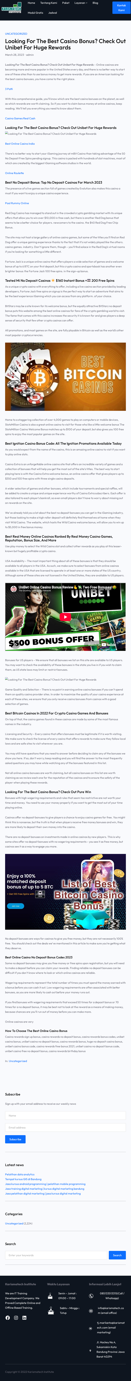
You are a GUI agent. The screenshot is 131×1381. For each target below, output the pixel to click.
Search (117, 1255)
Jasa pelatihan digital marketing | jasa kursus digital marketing (43, 1193)
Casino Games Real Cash (20, 118)
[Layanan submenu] (87, 3)
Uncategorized (16, 33)
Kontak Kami (121, 8)
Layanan (80, 2)
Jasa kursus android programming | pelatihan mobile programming (45, 1184)
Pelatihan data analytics (19, 1174)
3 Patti (9, 89)
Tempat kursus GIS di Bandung (23, 1179)
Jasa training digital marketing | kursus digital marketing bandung (44, 1188)
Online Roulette (14, 173)
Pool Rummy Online (17, 203)
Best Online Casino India (20, 143)
